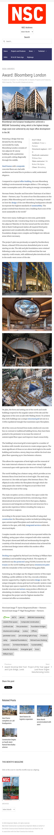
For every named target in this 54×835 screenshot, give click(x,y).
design (14, 203)
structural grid (33, 419)
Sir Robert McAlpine (20, 645)
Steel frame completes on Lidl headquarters (8, 720)
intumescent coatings (11, 631)
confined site (8, 626)
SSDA (5, 57)
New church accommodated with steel (44, 722)
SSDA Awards (7, 82)
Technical (41, 51)
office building (25, 181)
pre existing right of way (28, 635)
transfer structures (10, 649)
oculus (25, 631)
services (6, 645)
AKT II (14, 617)
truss (37, 649)
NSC (26, 80)
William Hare (8, 654)
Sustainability (36, 645)
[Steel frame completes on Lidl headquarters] (9, 710)
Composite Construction (30, 622)
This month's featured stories (22, 82)
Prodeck (44, 635)
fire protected (19, 562)
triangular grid (26, 649)
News (31, 51)
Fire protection (22, 626)
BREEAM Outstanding (36, 617)
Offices (34, 631)
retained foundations (19, 640)
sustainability (37, 206)
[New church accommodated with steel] (44, 711)
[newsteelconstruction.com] (27, 14)
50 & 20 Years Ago (17, 57)
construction (7, 519)
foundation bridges (38, 626)
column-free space (10, 622)
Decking (5, 556)
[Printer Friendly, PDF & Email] (6, 617)
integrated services (33, 525)
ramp (5, 640)
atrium (22, 589)
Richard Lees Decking (39, 640)
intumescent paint (42, 565)
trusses (5, 565)
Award (32, 80)
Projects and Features (18, 51)
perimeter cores (9, 635)
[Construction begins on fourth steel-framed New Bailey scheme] (9, 732)
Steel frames (7, 166)
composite (20, 166)
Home (6, 51)
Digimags (30, 57)
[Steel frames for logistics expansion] (27, 709)
